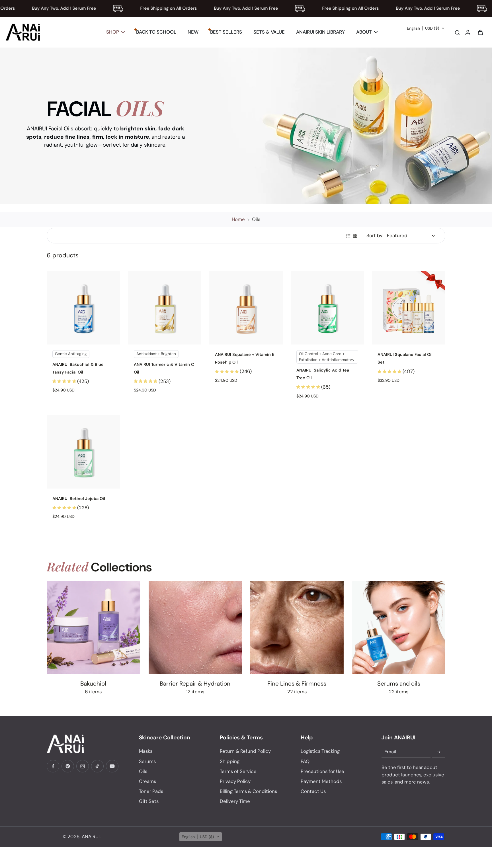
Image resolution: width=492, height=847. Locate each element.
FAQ (305, 761)
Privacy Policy (235, 781)
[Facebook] (53, 766)
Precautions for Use (322, 771)
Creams (147, 781)
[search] (457, 32)
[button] (426, 28)
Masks (145, 751)
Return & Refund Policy (245, 751)
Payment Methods (321, 781)
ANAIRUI (91, 836)
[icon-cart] (480, 32)
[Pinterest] (68, 766)
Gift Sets (149, 801)
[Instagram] (82, 766)
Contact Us (313, 791)
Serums (147, 761)
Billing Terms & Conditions (248, 791)
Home (238, 219)
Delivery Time (235, 801)
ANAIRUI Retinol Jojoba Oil (78, 498)
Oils (143, 771)
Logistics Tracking (320, 751)
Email (390, 752)
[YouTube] (112, 766)
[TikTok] (97, 766)
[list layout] (348, 236)
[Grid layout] (355, 236)
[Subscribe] (438, 752)
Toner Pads (151, 791)
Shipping (229, 761)
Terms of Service (238, 771)
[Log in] (467, 32)
